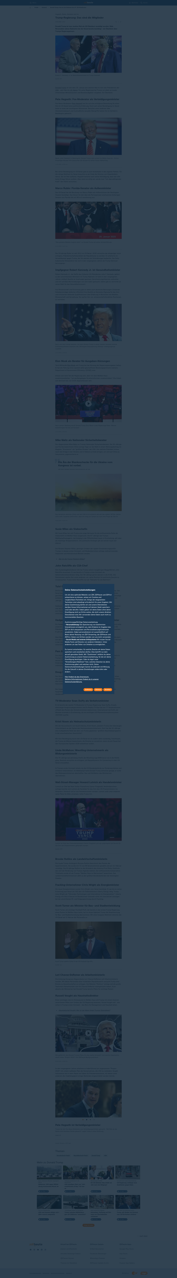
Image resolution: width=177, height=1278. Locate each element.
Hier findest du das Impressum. (77, 677)
